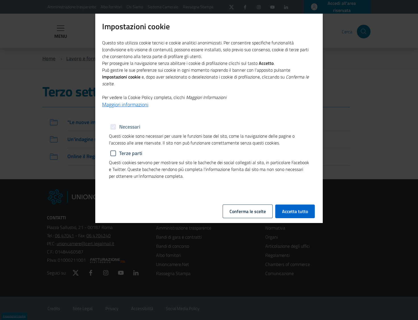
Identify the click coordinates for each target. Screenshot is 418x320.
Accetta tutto (295, 211)
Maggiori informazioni (125, 104)
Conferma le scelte (247, 211)
